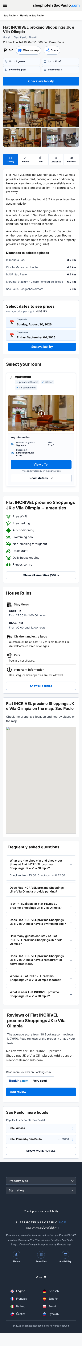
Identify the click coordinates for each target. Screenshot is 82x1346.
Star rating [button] (16, 1190)
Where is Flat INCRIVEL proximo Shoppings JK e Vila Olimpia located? (35, 978)
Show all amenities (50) (39, 575)
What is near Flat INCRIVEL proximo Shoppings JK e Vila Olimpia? (34, 994)
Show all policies (41, 685)
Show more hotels (40, 1150)
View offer (41, 464)
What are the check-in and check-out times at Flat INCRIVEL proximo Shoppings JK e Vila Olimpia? (36, 864)
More (41, 1277)
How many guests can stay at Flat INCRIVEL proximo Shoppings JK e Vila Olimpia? (36, 940)
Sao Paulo (9, 15)
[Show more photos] (41, 108)
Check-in (22, 319)
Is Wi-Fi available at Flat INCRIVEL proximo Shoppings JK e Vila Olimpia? (36, 905)
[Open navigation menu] (5, 5)
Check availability (41, 81)
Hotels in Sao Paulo (32, 15)
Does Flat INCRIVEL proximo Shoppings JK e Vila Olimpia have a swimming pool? (38, 922)
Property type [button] (18, 1181)
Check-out (23, 332)
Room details (39, 478)
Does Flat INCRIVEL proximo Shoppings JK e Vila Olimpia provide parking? (37, 889)
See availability (42, 347)
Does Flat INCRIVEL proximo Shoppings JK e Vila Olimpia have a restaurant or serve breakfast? (37, 960)
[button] (28, 50)
